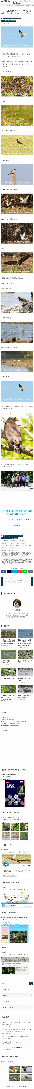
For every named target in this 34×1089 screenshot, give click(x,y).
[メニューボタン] (1, 2)
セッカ (30, 545)
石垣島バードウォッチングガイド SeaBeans (17, 2)
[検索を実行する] (31, 983)
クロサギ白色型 (21, 543)
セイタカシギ (23, 545)
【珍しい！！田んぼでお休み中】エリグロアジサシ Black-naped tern (16, 1024)
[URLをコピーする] (30, 571)
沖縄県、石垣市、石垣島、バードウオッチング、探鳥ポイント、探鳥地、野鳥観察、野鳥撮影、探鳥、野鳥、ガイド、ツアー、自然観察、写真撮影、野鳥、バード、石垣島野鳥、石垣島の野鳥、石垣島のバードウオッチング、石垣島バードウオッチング (16, 555)
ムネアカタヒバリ (6, 550)
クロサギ (13, 543)
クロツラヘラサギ (6, 545)
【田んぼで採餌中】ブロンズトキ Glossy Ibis (15, 1037)
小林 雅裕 (17, 610)
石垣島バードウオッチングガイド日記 (11, 18)
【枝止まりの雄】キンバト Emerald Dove (14, 1043)
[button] (3, 571)
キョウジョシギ (6, 543)
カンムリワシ (21, 540)
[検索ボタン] (32, 2)
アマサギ (6, 540)
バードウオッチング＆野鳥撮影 (9, 20)
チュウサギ (4, 547)
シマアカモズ (15, 545)
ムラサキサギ (15, 550)
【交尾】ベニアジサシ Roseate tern (12, 1048)
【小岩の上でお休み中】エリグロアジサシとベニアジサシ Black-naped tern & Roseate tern (16, 1031)
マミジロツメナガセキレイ (15, 547)
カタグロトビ (13, 540)
